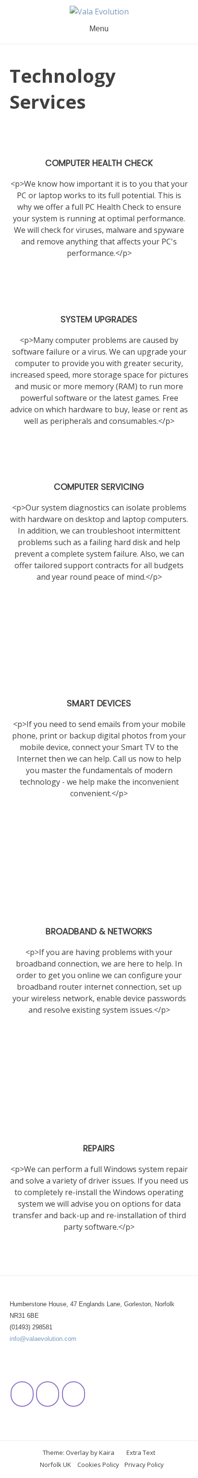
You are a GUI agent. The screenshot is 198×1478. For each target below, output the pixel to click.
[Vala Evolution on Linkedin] (47, 1394)
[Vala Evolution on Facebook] (22, 1394)
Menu (99, 29)
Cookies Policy (98, 1464)
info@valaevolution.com (43, 1338)
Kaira (106, 1452)
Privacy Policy (144, 1464)
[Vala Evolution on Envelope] (73, 1394)
